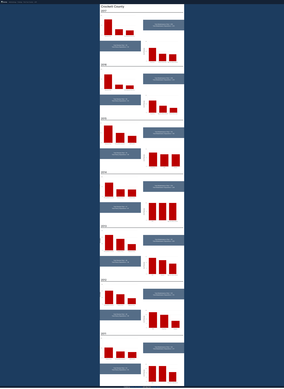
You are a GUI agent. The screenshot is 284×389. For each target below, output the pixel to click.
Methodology (12, 2)
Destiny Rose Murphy (136, 387)
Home (5, 2)
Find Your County (28, 2)
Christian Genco (155, 387)
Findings (20, 2)
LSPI (35, 2)
